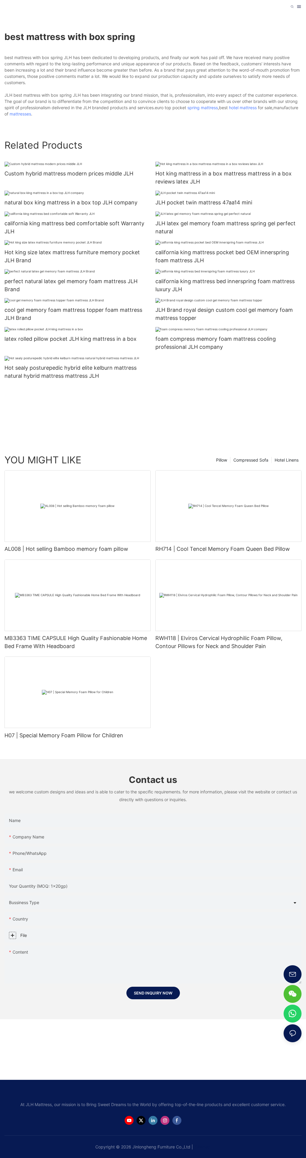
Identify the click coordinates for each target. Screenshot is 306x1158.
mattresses (20, 113)
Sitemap (203, 1146)
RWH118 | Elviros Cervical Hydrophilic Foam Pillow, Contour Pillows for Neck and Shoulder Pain (218, 642)
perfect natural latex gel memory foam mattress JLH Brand (70, 285)
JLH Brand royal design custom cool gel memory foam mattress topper (224, 314)
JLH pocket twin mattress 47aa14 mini (203, 202)
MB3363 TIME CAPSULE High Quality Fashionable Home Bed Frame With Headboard (75, 642)
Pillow (221, 459)
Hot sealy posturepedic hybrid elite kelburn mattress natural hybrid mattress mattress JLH (70, 372)
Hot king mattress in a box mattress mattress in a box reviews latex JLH (223, 177)
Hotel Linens (287, 459)
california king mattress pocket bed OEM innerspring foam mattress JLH (222, 256)
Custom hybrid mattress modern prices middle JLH (68, 173)
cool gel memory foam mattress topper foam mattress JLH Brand (73, 314)
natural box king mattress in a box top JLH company (70, 202)
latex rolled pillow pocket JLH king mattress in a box (70, 339)
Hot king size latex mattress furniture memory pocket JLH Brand (72, 256)
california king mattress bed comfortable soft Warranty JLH (74, 227)
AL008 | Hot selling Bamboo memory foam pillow (66, 549)
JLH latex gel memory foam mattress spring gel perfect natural (225, 227)
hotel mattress (243, 107)
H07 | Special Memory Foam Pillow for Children (63, 735)
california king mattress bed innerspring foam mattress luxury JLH (225, 285)
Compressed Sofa (250, 459)
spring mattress (202, 107)
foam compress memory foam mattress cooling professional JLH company (215, 343)
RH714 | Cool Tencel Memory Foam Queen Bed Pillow (222, 549)
